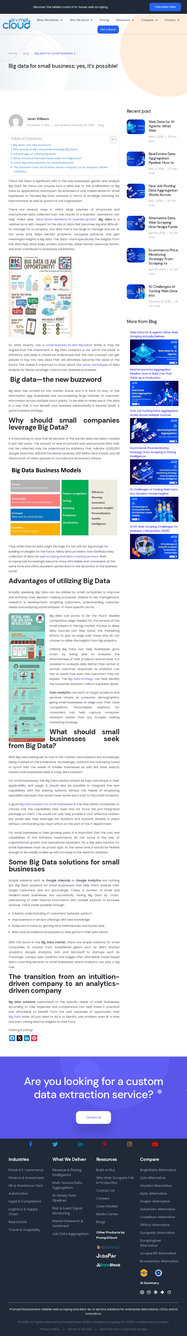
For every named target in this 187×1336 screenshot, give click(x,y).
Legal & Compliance (25, 1201)
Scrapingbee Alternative (150, 1243)
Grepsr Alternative (155, 1201)
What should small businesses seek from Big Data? (47, 158)
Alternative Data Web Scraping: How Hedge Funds (163, 222)
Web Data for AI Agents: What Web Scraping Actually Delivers (154, 334)
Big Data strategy (80, 679)
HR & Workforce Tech (26, 1185)
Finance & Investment (26, 1177)
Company (147, 20)
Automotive (18, 1193)
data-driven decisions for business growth (66, 219)
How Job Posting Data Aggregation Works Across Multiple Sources (154, 413)
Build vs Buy (105, 1170)
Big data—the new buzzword (31, 145)
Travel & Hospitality (24, 1229)
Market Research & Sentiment (67, 1223)
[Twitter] (55, 1144)
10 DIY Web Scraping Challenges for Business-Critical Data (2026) (154, 529)
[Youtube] (155, 1144)
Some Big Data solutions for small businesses (44, 163)
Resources (123, 20)
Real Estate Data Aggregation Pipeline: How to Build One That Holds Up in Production (151, 374)
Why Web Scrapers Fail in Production (115, 1180)
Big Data (15, 1017)
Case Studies (107, 1206)
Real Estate (18, 1222)
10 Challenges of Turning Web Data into (163, 291)
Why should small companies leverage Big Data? (45, 149)
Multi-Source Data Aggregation (67, 1185)
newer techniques (95, 365)
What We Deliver (48, 20)
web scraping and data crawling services (68, 556)
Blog (26, 53)
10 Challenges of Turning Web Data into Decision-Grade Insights (154, 491)
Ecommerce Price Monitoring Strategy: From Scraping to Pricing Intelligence (153, 452)
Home (13, 53)
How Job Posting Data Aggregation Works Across (163, 190)
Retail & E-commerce (26, 1170)
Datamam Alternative (157, 1209)
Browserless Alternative (159, 1261)
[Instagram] (129, 1144)
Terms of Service (79, 1329)
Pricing (104, 20)
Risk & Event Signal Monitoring (67, 1210)
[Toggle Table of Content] (111, 139)
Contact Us (93, 1117)
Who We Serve (79, 20)
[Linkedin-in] (80, 1144)
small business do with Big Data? (69, 345)
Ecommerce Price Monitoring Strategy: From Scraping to (163, 256)
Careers (102, 1198)
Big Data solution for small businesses (46, 804)
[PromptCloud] (16, 23)
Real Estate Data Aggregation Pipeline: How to (162, 158)
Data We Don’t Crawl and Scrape (123, 1329)
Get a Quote (108, 29)
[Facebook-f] (30, 1144)
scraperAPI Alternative (158, 1253)
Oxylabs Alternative (155, 1185)
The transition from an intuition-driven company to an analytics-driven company (60, 169)
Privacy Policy (49, 1329)
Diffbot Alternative (155, 1225)
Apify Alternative (153, 1193)
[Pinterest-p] (105, 1144)
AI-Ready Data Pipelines (64, 1198)
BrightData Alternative (158, 1170)
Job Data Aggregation (70, 1233)
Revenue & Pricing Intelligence (66, 1172)
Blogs (100, 1222)
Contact (170, 20)
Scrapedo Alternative (157, 1232)
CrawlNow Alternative (157, 1217)
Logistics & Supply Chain (23, 1211)
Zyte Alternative (152, 1177)
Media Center (107, 1214)
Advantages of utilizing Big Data (34, 154)
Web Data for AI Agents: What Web (161, 126)
